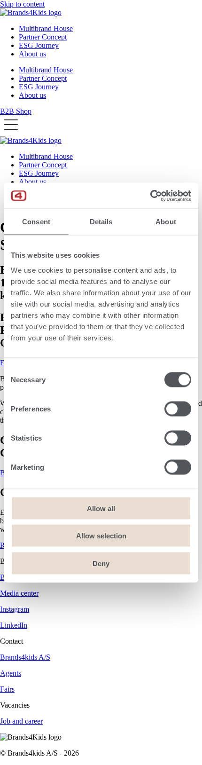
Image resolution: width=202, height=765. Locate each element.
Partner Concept (43, 37)
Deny (101, 563)
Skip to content (22, 4)
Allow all (101, 508)
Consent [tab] (36, 222)
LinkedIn (13, 625)
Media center (19, 593)
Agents (10, 673)
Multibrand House (46, 28)
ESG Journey (39, 45)
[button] (11, 125)
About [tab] (165, 222)
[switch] (177, 408)
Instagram (14, 609)
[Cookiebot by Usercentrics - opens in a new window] (150, 195)
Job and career (21, 721)
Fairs (7, 689)
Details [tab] (101, 222)
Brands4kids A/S (25, 657)
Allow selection (101, 536)
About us (32, 54)
